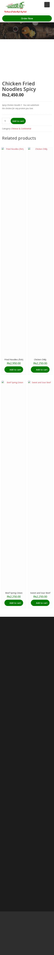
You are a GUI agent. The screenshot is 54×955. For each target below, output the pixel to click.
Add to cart (18, 121)
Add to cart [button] (15, 369)
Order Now (27, 18)
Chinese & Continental (21, 128)
